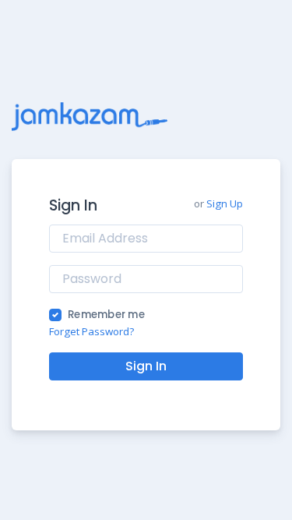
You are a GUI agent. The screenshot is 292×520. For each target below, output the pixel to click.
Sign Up (224, 203)
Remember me (106, 314)
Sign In (146, 366)
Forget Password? (91, 331)
